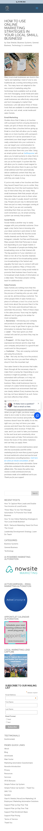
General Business (11, 547)
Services (7, 777)
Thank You (8, 823)
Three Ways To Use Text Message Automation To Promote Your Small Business (18, 512)
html (9, 719)
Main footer (8, 759)
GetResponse (29, 153)
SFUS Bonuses (9, 781)
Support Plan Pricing (12, 816)
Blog (6, 752)
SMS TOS (8, 791)
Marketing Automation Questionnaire (18, 763)
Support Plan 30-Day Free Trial (16, 808)
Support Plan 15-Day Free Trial (16, 805)
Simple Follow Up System (14, 784)
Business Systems (25, 43)
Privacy (7, 770)
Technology (16, 45)
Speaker (7, 795)
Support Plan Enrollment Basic (16, 812)
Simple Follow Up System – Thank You (19, 788)
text (9, 722)
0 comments (27, 45)
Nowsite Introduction (12, 766)
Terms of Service (11, 819)
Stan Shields (11, 43)
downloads (8, 756)
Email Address (20, 695)
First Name (9, 702)
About (6, 749)
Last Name (9, 709)
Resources (8, 773)
